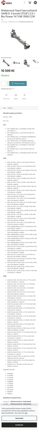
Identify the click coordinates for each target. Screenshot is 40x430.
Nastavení (19, 418)
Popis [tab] (4, 108)
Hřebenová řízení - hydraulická (21, 402)
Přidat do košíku (19, 83)
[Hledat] (25, 3)
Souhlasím (19, 425)
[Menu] (35, 3)
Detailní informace (6, 89)
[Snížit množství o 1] (8, 85)
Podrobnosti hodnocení (26, 22)
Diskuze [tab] (10, 108)
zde (26, 413)
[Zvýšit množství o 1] (8, 82)
